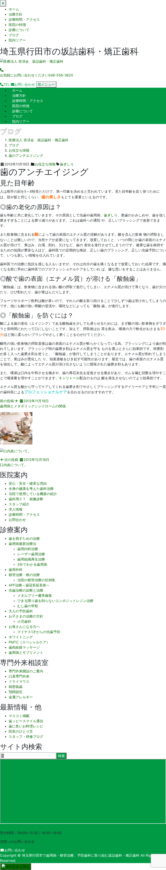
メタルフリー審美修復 (34, 595)
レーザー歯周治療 (31, 554)
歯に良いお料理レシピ (26, 726)
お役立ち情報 (45, 164)
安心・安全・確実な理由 (28, 483)
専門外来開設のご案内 (26, 671)
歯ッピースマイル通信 (26, 721)
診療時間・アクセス (24, 19)
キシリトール (69, 378)
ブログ (14, 35)
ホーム (14, 9)
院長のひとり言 (21, 731)
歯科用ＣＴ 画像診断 (26, 499)
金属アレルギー (21, 697)
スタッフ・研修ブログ (26, 736)
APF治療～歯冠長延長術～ (29, 585)
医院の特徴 (17, 24)
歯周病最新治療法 (22, 543)
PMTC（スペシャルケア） (29, 642)
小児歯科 (24, 621)
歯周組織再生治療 (31, 559)
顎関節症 (15, 692)
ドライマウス (19, 681)
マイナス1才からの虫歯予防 (38, 632)
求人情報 (15, 509)
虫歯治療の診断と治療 (26, 590)
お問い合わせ (14, 850)
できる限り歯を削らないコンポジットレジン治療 (55, 601)
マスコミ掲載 (19, 716)
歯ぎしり (67, 164)
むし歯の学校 (27, 606)
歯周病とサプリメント (26, 652)
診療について (19, 30)
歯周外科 (15, 569)
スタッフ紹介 (19, 504)
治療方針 (15, 14)
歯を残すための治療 (24, 538)
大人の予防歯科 (21, 611)
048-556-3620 (16, 828)
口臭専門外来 (19, 676)
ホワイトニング (21, 637)
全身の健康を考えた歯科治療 (31, 488)
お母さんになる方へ (24, 626)
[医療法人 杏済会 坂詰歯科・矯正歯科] (31, 61)
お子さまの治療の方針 (26, 616)
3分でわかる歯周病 (32, 564)
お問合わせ (17, 520)
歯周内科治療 (27, 549)
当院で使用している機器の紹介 (33, 494)
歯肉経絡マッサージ (24, 647)
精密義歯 (15, 686)
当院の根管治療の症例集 (36, 580)
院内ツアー (17, 40)
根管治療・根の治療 (24, 575)
